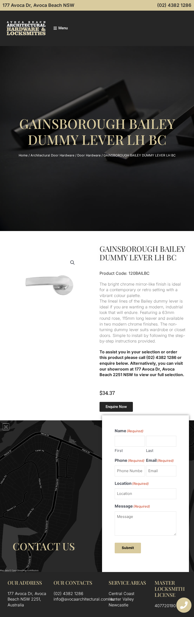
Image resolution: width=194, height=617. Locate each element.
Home (23, 155)
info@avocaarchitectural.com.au (84, 599)
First (119, 450)
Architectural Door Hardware (52, 155)
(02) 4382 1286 (174, 5)
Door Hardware (89, 155)
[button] (72, 262)
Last (149, 450)
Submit (128, 548)
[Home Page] (26, 28)
